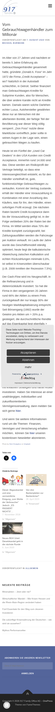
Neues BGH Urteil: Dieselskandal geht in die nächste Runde (12, 541)
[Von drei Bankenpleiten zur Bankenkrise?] (36, 480)
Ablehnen (28, 359)
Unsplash (27, 444)
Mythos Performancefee (14, 630)
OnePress (48, 701)
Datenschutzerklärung (32, 383)
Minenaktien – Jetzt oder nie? (16, 591)
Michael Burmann (13, 43)
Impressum (19, 383)
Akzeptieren (28, 352)
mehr (28, 367)
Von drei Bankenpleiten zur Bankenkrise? (34, 493)
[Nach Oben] (27, 693)
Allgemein (32, 568)
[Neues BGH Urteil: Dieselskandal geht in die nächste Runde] (12, 528)
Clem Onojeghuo (15, 444)
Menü (49, 6)
